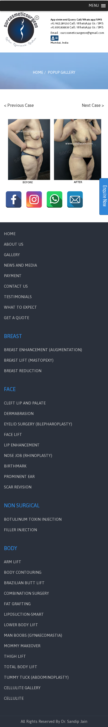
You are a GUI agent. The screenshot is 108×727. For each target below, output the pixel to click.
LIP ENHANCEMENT (22, 445)
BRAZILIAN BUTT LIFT (24, 583)
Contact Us (16, 286)
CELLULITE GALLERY (22, 688)
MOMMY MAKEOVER (22, 646)
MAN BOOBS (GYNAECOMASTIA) (33, 635)
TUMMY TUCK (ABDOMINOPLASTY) (36, 677)
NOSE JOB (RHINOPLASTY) (28, 455)
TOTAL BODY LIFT (20, 667)
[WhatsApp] (54, 199)
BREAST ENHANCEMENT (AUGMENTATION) (43, 349)
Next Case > (93, 105)
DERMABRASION (19, 413)
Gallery (12, 254)
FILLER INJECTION (20, 530)
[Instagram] (34, 199)
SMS (100, 23)
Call (72, 23)
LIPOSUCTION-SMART (24, 614)
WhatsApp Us (86, 23)
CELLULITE (14, 698)
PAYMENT (12, 275)
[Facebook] (13, 199)
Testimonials (18, 296)
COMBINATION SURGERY (26, 593)
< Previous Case (19, 105)
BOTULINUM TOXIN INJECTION (33, 519)
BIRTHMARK (15, 466)
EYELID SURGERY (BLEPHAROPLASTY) (38, 424)
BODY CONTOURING (22, 572)
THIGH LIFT (15, 656)
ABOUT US (13, 244)
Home (9, 233)
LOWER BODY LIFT (21, 625)
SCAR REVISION (17, 487)
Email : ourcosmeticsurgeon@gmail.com (77, 32)
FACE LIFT (13, 434)
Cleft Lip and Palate (25, 403)
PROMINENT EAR (19, 476)
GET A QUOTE (16, 317)
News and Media (20, 265)
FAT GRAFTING (17, 604)
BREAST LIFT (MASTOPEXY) (28, 360)
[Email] (75, 199)
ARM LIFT (12, 562)
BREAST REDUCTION (22, 370)
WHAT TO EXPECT (20, 307)
